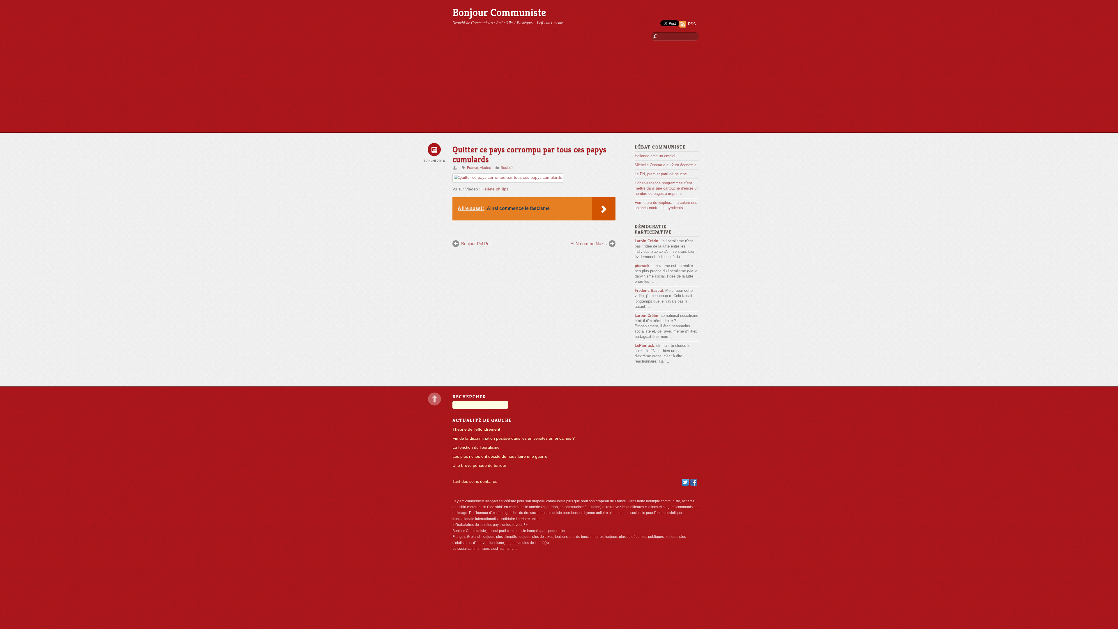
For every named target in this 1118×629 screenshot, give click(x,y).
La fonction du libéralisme (476, 447)
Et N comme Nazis (588, 243)
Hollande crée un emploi (655, 156)
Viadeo (485, 167)
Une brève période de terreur (479, 465)
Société (507, 167)
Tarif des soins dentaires (474, 481)
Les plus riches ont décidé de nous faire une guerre (499, 456)
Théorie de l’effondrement (476, 429)
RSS (692, 24)
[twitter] (685, 482)
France (472, 167)
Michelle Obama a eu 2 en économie (665, 165)
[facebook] (693, 482)
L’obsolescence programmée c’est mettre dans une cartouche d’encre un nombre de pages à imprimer (666, 188)
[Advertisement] (559, 89)
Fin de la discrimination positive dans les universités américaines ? (513, 438)
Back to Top (434, 399)
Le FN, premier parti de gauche (661, 174)
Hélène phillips (495, 189)
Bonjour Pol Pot (476, 243)
